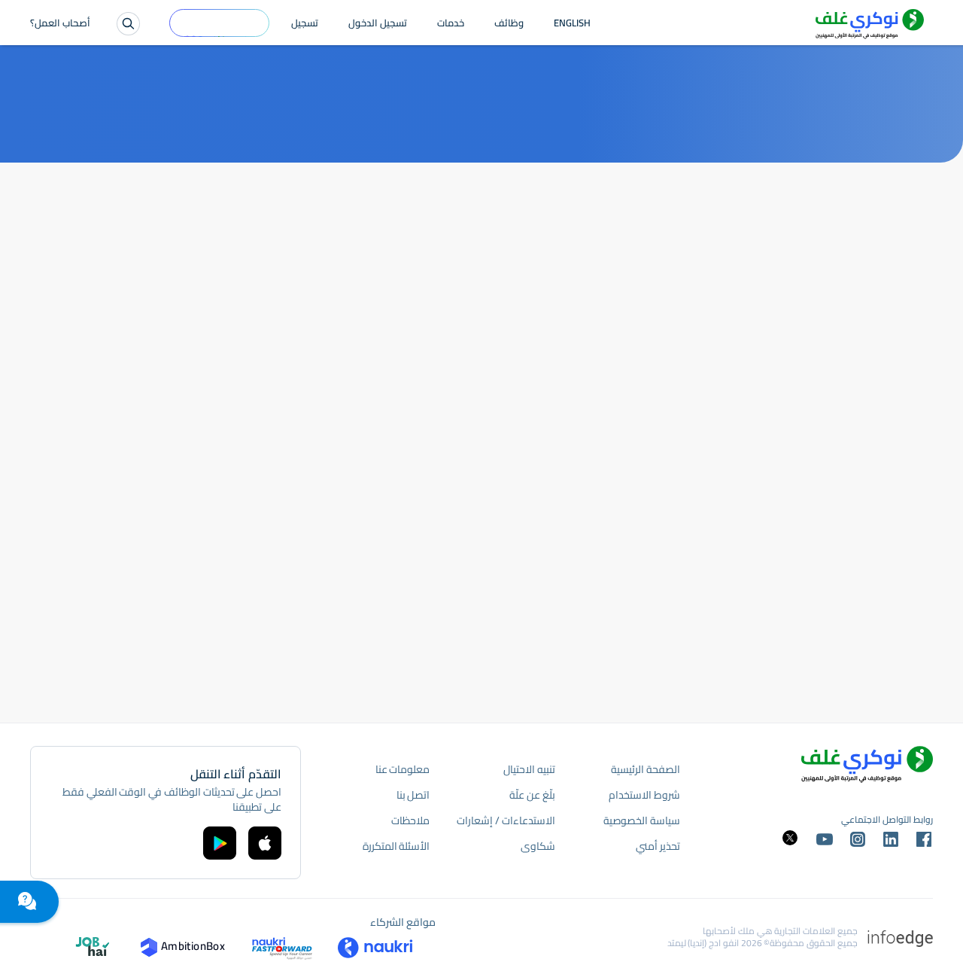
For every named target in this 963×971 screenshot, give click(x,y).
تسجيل (304, 24)
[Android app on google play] (219, 843)
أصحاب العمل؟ (60, 24)
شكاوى (538, 846)
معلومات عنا (402, 769)
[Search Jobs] (128, 24)
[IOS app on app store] (264, 843)
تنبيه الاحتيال (529, 769)
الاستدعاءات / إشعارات (505, 820)
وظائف (509, 24)
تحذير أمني (658, 846)
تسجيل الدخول (377, 24)
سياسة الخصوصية (641, 820)
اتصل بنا (413, 795)
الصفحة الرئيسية (645, 769)
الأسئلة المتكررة (396, 846)
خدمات (450, 24)
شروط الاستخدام (644, 795)
